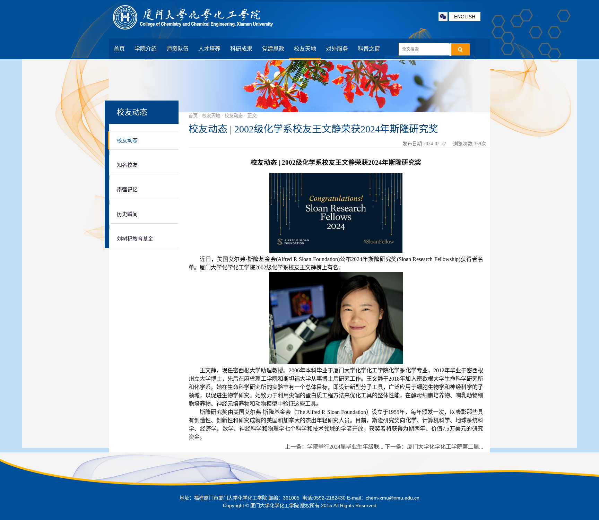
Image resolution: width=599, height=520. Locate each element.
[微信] (443, 16)
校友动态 (127, 140)
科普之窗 (369, 49)
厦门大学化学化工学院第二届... (445, 447)
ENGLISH (464, 16)
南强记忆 (127, 189)
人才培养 (209, 49)
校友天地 (305, 49)
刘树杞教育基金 (135, 239)
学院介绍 (145, 49)
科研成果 (241, 49)
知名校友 (127, 165)
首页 (119, 49)
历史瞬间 (127, 214)
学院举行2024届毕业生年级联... (345, 447)
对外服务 (337, 49)
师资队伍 (177, 49)
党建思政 (273, 49)
